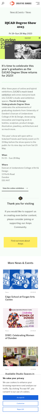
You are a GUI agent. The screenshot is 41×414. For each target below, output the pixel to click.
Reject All (20, 409)
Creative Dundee (20, 3)
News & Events (17, 12)
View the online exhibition (13, 188)
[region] (20, 394)
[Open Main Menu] (38, 3)
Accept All (20, 398)
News (28, 12)
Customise (20, 403)
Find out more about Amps (20, 242)
